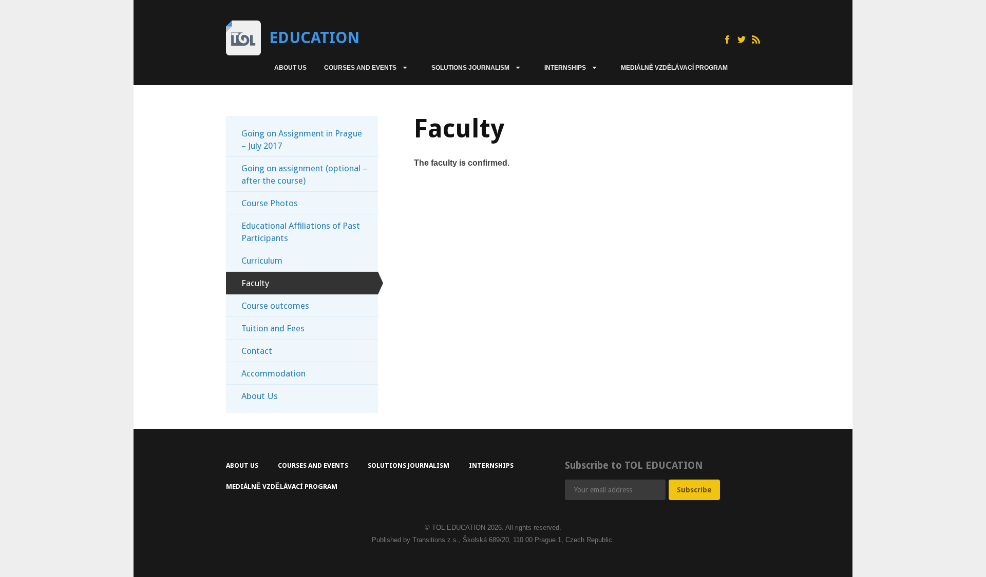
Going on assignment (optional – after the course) (304, 174)
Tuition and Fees (273, 328)
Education (314, 38)
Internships (565, 67)
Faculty (255, 283)
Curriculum (261, 260)
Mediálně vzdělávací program (674, 67)
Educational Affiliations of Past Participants (300, 232)
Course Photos (269, 203)
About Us (290, 67)
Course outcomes (275, 306)
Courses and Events (360, 67)
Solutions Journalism (470, 67)
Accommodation (273, 373)
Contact (256, 351)
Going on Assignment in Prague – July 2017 (301, 139)
